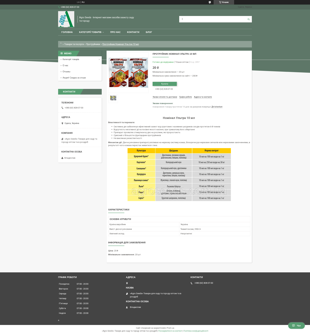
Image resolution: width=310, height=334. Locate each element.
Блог (149, 32)
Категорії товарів (90, 32)
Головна (67, 32)
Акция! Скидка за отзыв (74, 77)
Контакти (133, 32)
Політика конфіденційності (196, 331)
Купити (164, 84)
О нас (65, 65)
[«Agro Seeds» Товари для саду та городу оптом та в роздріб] (66, 19)
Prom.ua (170, 328)
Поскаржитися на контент (170, 331)
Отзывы (66, 71)
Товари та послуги (74, 44)
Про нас (115, 32)
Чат (299, 325)
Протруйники (93, 44)
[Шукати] (248, 19)
